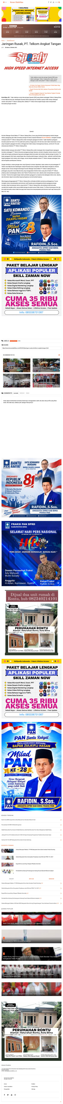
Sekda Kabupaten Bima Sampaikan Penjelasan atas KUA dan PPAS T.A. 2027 (34, 856)
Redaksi (33, 1084)
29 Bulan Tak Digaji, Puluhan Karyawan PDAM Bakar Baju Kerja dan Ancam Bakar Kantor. (44, 86)
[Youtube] (53, 2)
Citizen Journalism (8, 1086)
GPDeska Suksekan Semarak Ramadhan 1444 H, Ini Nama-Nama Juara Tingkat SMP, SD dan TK (16, 382)
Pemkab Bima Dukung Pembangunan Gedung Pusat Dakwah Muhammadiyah (35, 870)
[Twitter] (51, 2)
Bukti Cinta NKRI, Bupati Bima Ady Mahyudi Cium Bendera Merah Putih (26, 923)
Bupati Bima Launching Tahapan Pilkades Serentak (28, 863)
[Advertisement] (13, 84)
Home (3, 40)
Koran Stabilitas (16, 2)
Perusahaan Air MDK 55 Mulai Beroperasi (17, 941)
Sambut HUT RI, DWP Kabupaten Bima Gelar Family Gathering (23, 994)
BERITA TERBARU (8, 845)
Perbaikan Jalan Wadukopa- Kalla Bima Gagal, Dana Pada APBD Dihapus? (15, 368)
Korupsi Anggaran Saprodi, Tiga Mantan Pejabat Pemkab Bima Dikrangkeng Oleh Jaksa (44, 94)
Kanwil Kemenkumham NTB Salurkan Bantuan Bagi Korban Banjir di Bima (44, 383)
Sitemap (33, 1089)
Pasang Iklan (6, 1089)
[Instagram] (15, 1095)
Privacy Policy (35, 1086)
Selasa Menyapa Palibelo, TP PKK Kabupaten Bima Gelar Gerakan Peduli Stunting (35, 849)
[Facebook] (48, 2)
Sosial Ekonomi (10, 40)
